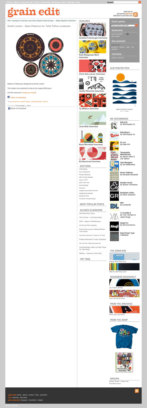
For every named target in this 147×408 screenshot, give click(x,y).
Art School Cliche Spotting (88, 225)
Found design (83, 185)
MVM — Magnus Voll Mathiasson (90, 221)
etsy (132, 47)
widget (40, 400)
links (37, 395)
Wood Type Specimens (117, 314)
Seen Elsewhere (84, 172)
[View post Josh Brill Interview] (92, 124)
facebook (115, 47)
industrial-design (36, 101)
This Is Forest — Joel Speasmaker (90, 217)
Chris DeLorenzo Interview (92, 74)
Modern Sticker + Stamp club (118, 381)
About (17, 2)
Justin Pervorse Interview (91, 91)
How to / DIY (83, 180)
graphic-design (25, 101)
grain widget (116, 36)
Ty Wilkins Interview (89, 108)
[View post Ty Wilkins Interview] (92, 106)
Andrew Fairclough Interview (93, 38)
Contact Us (27, 2)
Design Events (84, 196)
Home (9, 2)
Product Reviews (84, 174)
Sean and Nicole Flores (117, 298)
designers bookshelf (86, 193)
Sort (64, 2)
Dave (29, 105)
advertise (43, 395)
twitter (128, 47)
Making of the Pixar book (117, 261)
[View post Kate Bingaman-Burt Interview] (92, 52)
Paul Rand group (115, 383)
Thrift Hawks (83, 169)
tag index (23, 397)
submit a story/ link (118, 58)
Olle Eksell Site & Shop (87, 213)
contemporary (15, 101)
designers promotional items (88, 190)
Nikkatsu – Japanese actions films (90, 253)
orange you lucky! (28, 93)
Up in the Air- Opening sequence (90, 243)
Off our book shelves (86, 177)
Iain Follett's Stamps (116, 287)
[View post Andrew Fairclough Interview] (92, 35)
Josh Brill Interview (88, 126)
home (19, 395)
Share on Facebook (18, 98)
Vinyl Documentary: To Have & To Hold (92, 235)
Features (82, 188)
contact (31, 395)
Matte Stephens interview (66, 21)
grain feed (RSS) (117, 34)
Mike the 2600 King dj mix (117, 271)
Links (36, 2)
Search (110, 2)
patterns (45, 101)
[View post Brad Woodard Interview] (92, 142)
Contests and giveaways (87, 198)
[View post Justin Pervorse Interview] (92, 88)
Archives (56, 2)
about (25, 395)
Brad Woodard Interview (91, 144)
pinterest (114, 49)
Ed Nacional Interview (89, 161)
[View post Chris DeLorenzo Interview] (92, 71)
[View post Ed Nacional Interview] (92, 159)
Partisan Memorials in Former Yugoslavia (92, 239)
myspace (122, 47)
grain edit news (84, 182)
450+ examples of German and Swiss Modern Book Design (30, 21)
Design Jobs (74, 2)
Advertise (45, 2)
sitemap (15, 397)
